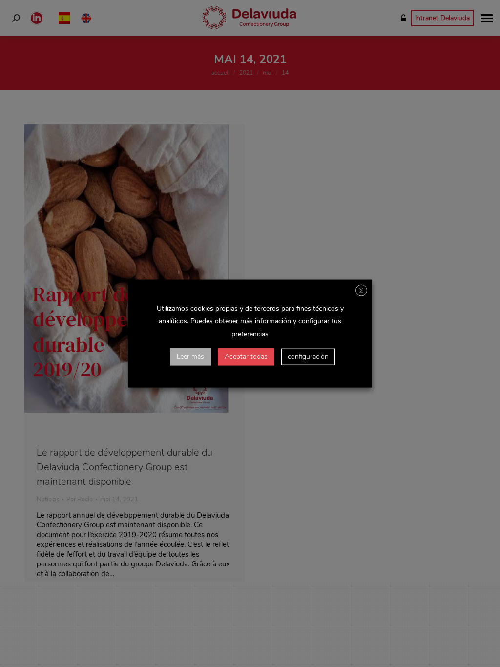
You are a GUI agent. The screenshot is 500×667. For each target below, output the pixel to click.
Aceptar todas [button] (246, 356)
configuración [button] (308, 356)
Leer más (190, 356)
